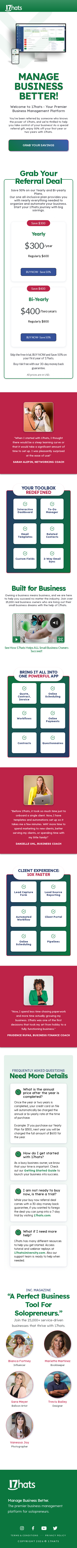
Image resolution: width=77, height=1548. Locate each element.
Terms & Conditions (24, 1535)
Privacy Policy (55, 1535)
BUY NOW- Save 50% (38, 337)
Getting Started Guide (40, 1170)
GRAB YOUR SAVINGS (38, 145)
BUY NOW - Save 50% (38, 271)
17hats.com (42, 1215)
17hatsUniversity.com (29, 1253)
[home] (13, 5)
